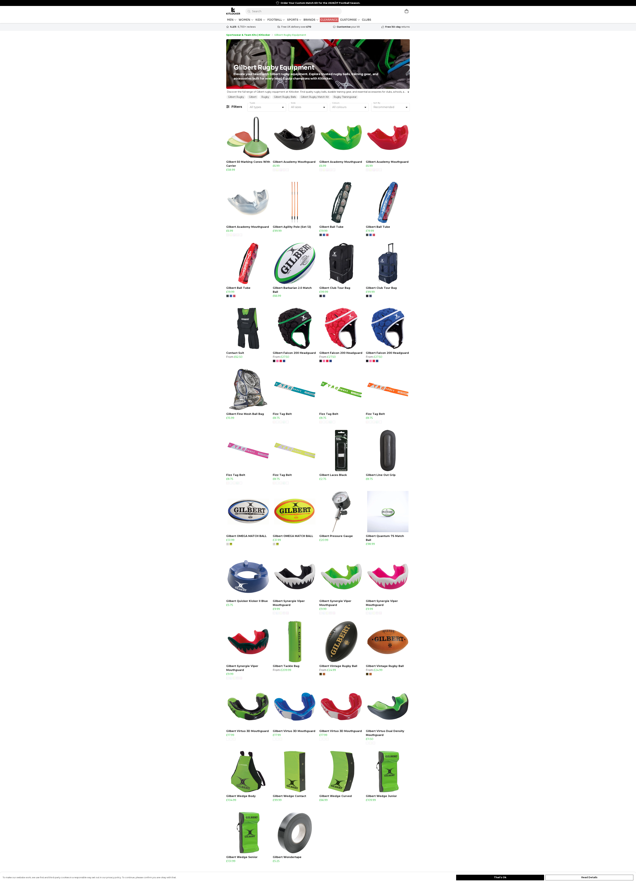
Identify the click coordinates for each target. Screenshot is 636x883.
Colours (335, 103)
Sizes (293, 103)
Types (252, 103)
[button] (283, 107)
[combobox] (266, 107)
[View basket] (406, 11)
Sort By (376, 103)
